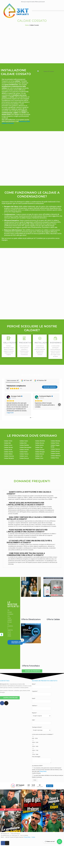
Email (33, 698)
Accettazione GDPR (37, 765)
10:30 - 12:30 (35, 742)
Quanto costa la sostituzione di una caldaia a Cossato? (29, 493)
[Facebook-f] (2, 703)
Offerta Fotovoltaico (31, 666)
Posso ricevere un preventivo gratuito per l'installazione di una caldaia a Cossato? (27, 531)
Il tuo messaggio (36, 756)
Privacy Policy (42, 771)
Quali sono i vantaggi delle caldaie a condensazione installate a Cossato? (31, 518)
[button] (48, 10)
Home (26, 25)
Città (33, 720)
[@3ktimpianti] (13, 785)
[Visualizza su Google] (8, 397)
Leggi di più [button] (10, 412)
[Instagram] (6, 703)
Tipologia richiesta (37, 727)
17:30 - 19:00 (35, 754)
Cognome (35, 691)
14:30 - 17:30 (35, 750)
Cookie (33, 837)
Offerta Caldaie (53, 619)
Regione (34, 712)
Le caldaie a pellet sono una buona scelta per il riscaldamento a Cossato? (29, 542)
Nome (34, 684)
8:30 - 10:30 (35, 738)
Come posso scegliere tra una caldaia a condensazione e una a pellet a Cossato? (26, 554)
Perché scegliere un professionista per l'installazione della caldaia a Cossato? (25, 504)
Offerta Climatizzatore (31, 619)
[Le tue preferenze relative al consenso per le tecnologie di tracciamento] (1, 634)
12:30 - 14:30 (35, 746)
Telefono (34, 705)
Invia (35, 780)
